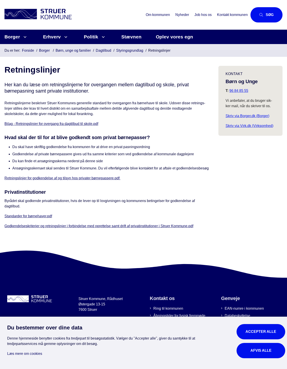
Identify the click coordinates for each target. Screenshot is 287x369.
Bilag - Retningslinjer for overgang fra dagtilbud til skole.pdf (51, 124)
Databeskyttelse (237, 316)
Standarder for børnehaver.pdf (28, 216)
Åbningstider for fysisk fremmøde (179, 316)
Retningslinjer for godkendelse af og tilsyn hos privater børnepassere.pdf (62, 178)
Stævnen (131, 36)
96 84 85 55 (238, 91)
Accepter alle (261, 331)
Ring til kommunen (168, 308)
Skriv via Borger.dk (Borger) (247, 116)
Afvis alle (261, 350)
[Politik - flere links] (102, 37)
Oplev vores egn (174, 36)
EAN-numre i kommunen (244, 308)
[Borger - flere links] (24, 37)
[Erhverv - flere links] (65, 37)
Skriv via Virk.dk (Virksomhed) (249, 126)
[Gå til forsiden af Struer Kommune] (73, 15)
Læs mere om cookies (24, 354)
